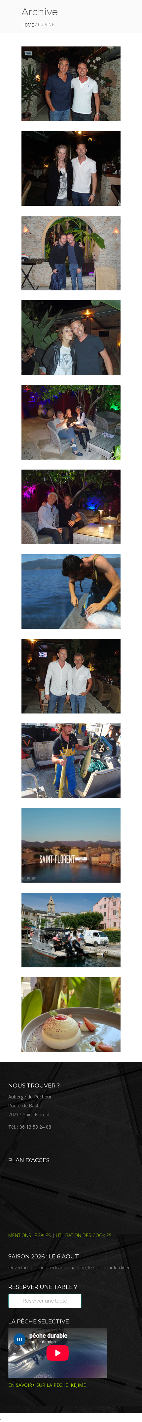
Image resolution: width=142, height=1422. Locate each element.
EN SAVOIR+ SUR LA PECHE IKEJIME (47, 1385)
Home (27, 25)
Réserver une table (45, 1301)
